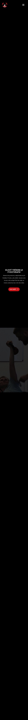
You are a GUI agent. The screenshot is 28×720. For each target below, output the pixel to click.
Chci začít (13, 289)
